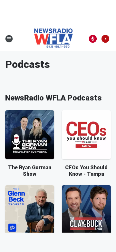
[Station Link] (53, 38)
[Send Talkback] (93, 39)
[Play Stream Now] (105, 39)
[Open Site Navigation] (9, 39)
